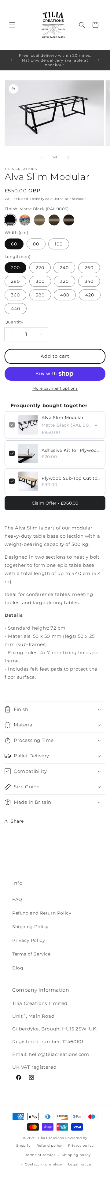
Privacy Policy (28, 940)
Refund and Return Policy (41, 913)
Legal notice (79, 1164)
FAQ (17, 899)
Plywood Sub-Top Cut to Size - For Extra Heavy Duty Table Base (71, 478)
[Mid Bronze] (54, 220)
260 (89, 267)
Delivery (37, 199)
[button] (12, 25)
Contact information (43, 1164)
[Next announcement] (98, 60)
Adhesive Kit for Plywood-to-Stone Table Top (71, 450)
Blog (17, 968)
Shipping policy (76, 1155)
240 (64, 267)
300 (40, 281)
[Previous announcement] (11, 60)
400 (64, 295)
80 (36, 244)
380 (40, 295)
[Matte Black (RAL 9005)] (10, 220)
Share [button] (17, 821)
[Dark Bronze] (68, 220)
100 (59, 244)
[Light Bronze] (39, 220)
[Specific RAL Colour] (24, 220)
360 (15, 295)
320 (64, 281)
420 (89, 295)
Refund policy (49, 1145)
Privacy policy (81, 1145)
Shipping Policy (30, 926)
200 (15, 267)
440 (15, 308)
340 (89, 281)
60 (14, 244)
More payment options (55, 388)
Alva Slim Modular (63, 417)
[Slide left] (41, 157)
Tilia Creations (51, 1138)
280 (15, 281)
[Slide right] (68, 157)
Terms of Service (31, 954)
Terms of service (40, 1155)
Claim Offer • (55, 503)
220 (40, 267)
